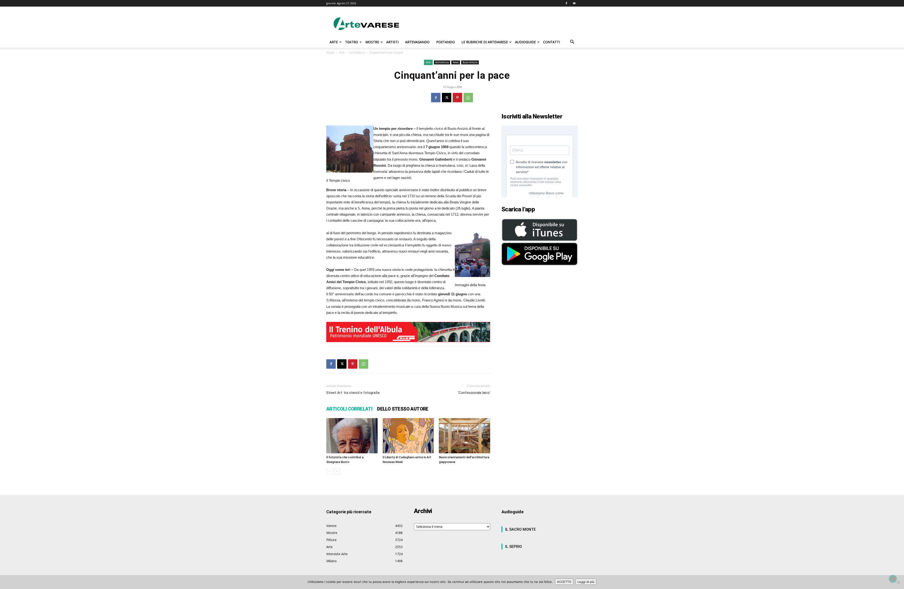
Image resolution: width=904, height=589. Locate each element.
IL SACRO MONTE (520, 529)
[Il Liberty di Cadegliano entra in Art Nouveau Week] (408, 435)
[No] (898, 582)
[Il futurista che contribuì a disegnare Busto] (352, 435)
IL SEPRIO (513, 546)
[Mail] (574, 3)
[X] (446, 97)
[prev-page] (329, 471)
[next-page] (337, 471)
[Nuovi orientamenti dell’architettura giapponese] (464, 435)
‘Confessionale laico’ (474, 393)
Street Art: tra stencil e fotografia (352, 393)
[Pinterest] (457, 97)
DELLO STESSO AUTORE (402, 409)
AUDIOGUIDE (525, 42)
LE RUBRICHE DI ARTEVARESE (484, 42)
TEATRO (351, 42)
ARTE (334, 42)
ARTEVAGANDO (417, 42)
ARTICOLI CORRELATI (349, 409)
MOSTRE (372, 42)
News (456, 62)
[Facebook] (566, 3)
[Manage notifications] (893, 578)
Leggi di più (585, 582)
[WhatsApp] (468, 97)
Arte (342, 53)
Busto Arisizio (470, 62)
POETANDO (445, 42)
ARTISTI (392, 42)
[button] (572, 42)
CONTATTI (551, 42)
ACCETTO (564, 582)
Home (330, 53)
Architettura (357, 53)
